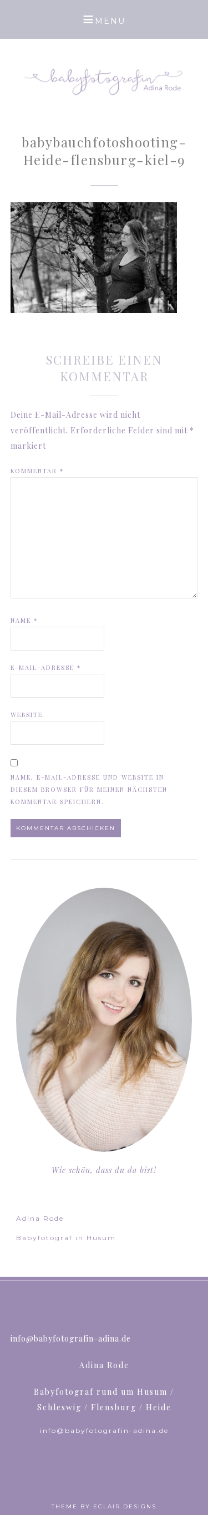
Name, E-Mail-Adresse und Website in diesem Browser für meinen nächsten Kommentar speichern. (89, 789)
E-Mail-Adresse (46, 667)
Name (24, 620)
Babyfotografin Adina (104, 80)
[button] (104, 19)
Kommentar (37, 471)
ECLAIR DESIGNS (124, 1506)
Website (27, 714)
